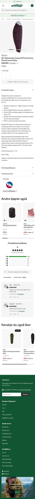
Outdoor (8, 19)
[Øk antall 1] (9, 75)
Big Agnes (4, 55)
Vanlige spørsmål (6, 433)
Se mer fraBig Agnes (9, 191)
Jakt (3, 411)
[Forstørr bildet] (17, 37)
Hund (3, 408)
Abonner (25, 394)
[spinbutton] (6, 75)
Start (3, 19)
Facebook (6, 471)
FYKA (4, 349)
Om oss (4, 452)
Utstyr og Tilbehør (16, 19)
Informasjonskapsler (7, 466)
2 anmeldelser (12, 63)
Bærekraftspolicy (6, 459)
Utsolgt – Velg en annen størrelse (17, 82)
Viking (25, 223)
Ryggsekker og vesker (8, 418)
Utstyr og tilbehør (6, 414)
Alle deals (17, 492)
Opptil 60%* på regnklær (17, 15)
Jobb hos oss (5, 456)
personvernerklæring (25, 390)
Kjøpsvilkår (5, 443)
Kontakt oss (5, 427)
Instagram (6, 474)
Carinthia (5, 223)
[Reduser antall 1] (3, 75)
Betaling (4, 440)
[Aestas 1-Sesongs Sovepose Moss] (12, 338)
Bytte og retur (6, 430)
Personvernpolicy (6, 462)
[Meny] (3, 5)
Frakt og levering (6, 437)
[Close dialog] (32, 479)
